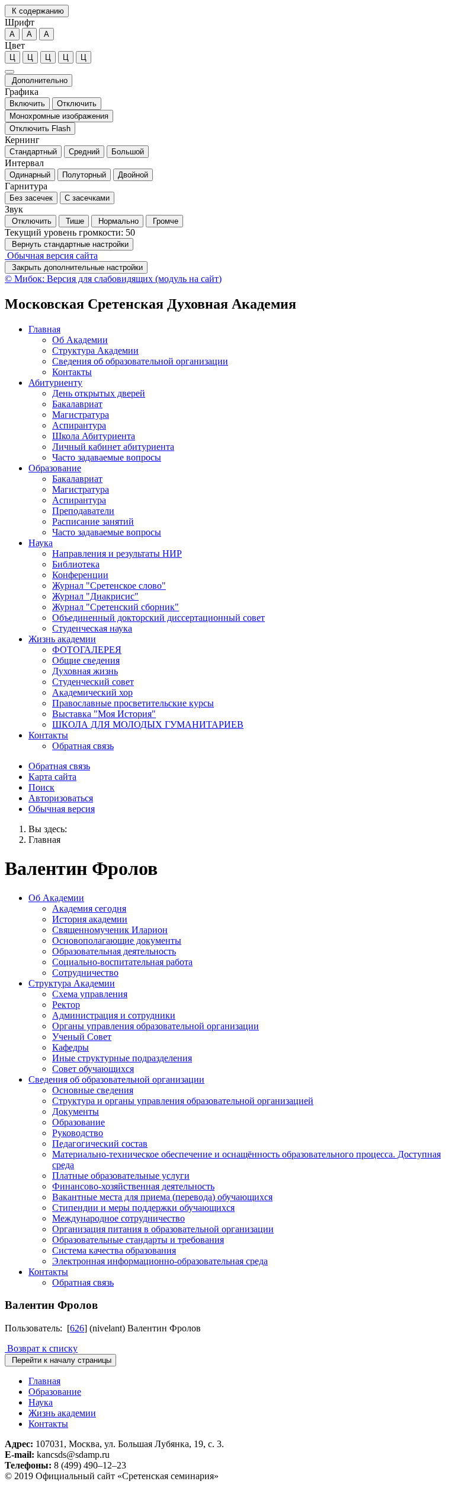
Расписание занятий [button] (93, 521)
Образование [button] (54, 468)
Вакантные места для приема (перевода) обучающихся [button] (162, 1197)
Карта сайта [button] (52, 777)
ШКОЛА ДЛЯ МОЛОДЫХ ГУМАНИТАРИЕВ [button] (147, 724)
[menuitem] (239, 351)
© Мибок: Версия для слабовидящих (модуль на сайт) (113, 279)
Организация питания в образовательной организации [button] (163, 1229)
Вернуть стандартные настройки (69, 244)
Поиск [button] (41, 787)
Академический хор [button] (92, 692)
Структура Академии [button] (95, 350)
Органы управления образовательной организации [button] (155, 1026)
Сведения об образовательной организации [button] (140, 361)
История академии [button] (89, 919)
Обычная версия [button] (61, 809)
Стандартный (33, 151)
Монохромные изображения (58, 116)
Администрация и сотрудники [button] (113, 1015)
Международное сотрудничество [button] (118, 1218)
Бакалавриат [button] (77, 404)
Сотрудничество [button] (85, 973)
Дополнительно (38, 80)
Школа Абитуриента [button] (93, 436)
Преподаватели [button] (83, 511)
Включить (27, 103)
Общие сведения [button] (86, 660)
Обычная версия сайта (51, 255)
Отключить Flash (40, 128)
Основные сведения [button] (92, 1090)
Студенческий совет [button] (93, 682)
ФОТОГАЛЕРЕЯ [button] (86, 650)
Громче (164, 221)
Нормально (117, 221)
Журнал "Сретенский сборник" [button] (115, 607)
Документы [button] (75, 1111)
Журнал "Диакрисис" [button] (95, 596)
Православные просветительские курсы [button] (133, 703)
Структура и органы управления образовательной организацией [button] (182, 1101)
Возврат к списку (41, 1348)
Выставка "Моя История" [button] (104, 714)
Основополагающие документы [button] (116, 940)
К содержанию (36, 11)
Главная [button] (44, 329)
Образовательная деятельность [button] (114, 951)
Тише (73, 221)
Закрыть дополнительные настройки (76, 267)
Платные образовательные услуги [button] (121, 1176)
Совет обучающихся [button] (93, 1069)
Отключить (77, 103)
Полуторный (84, 174)
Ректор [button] (66, 1005)
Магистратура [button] (80, 415)
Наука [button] (40, 543)
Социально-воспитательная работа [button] (122, 962)
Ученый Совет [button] (81, 1037)
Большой (127, 151)
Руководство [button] (77, 1133)
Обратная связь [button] (83, 746)
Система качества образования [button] (114, 1250)
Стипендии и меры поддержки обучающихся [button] (143, 1208)
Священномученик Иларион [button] (110, 930)
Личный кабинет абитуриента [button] (113, 447)
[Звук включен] (9, 72)
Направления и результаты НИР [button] (117, 553)
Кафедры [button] (70, 1047)
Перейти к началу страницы (60, 1360)
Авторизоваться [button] (60, 798)
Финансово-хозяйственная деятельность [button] (133, 1186)
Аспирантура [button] (79, 425)
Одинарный (29, 174)
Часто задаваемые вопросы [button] (106, 457)
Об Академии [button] (80, 340)
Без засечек (31, 198)
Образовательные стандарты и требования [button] (138, 1240)
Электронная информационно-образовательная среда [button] (160, 1261)
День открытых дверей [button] (98, 393)
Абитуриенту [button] (55, 383)
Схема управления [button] (89, 994)
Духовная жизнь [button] (85, 671)
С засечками (87, 198)
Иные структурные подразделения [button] (122, 1058)
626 (77, 1328)
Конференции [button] (80, 575)
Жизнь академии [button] (62, 639)
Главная (44, 840)
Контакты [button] (72, 372)
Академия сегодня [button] (89, 908)
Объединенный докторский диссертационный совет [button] (158, 618)
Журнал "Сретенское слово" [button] (109, 586)
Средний (84, 151)
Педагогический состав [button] (100, 1143)
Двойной (133, 174)
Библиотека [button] (76, 564)
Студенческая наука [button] (92, 628)
